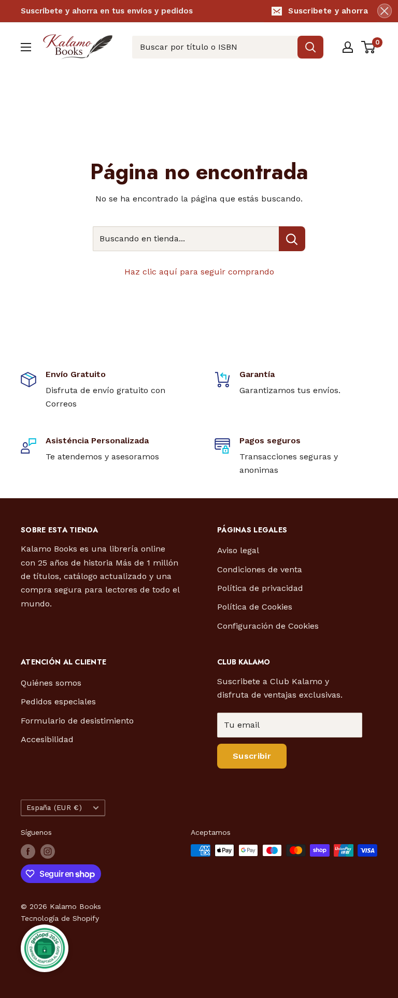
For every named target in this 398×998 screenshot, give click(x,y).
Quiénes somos (51, 683)
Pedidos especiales (58, 701)
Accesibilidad (47, 739)
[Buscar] (310, 47)
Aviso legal (238, 550)
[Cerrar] (384, 11)
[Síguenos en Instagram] (47, 851)
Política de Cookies (254, 607)
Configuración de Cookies (268, 626)
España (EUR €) (54, 807)
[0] (368, 47)
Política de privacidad (260, 588)
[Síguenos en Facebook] (28, 851)
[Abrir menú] (26, 47)
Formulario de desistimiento (77, 721)
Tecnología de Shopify (60, 918)
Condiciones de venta (259, 569)
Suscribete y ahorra (328, 11)
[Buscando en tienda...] (292, 238)
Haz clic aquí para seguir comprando (199, 272)
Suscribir (252, 756)
